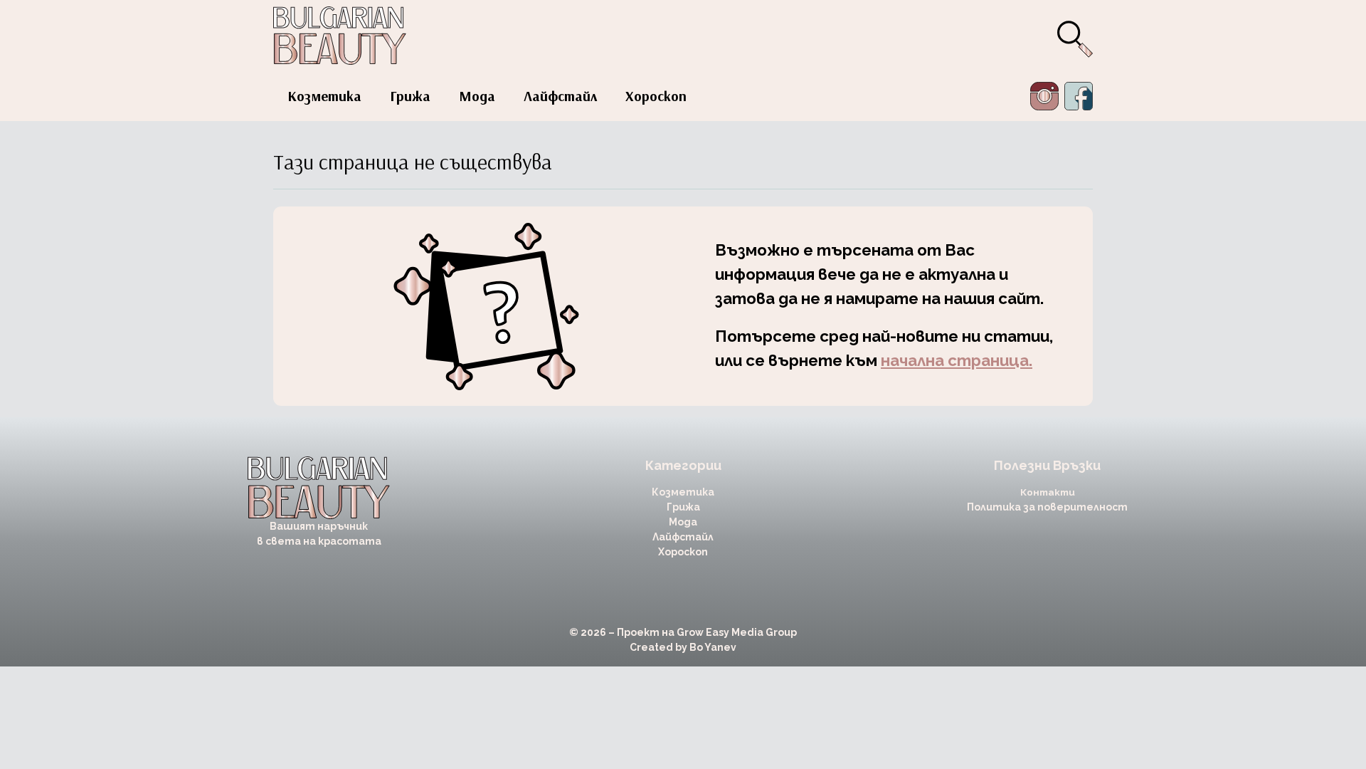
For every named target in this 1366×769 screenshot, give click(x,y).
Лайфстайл (560, 96)
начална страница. (956, 360)
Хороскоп (656, 96)
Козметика (324, 96)
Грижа (410, 96)
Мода (477, 96)
